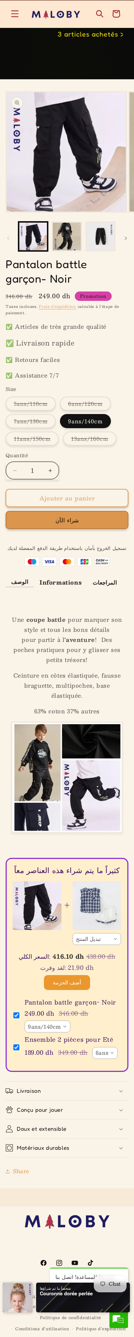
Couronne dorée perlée (66, 1293)
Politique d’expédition (100, 1328)
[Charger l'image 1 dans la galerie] (33, 236)
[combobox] (97, 939)
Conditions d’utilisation (42, 1328)
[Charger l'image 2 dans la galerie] (67, 236)
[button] (15, 14)
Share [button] (21, 1170)
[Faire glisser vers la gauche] (8, 238)
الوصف (19, 581)
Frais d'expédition (57, 306)
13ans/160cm (94, 440)
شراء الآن (67, 520)
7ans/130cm (35, 422)
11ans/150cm (36, 440)
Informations (60, 582)
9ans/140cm (85, 421)
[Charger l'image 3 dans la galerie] (100, 236)
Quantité (17, 455)
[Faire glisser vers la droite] (126, 238)
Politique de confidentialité (71, 1317)
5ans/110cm (35, 405)
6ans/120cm (89, 405)
